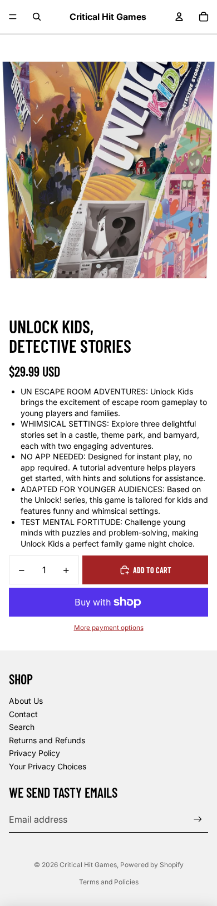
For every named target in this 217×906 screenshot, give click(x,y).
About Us (26, 700)
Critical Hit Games (88, 864)
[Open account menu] (179, 16)
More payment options (109, 628)
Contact (23, 714)
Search (21, 727)
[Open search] (36, 16)
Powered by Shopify (152, 864)
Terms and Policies (109, 882)
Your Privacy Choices (47, 766)
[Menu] (13, 16)
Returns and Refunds (47, 740)
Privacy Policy (34, 753)
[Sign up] (198, 819)
